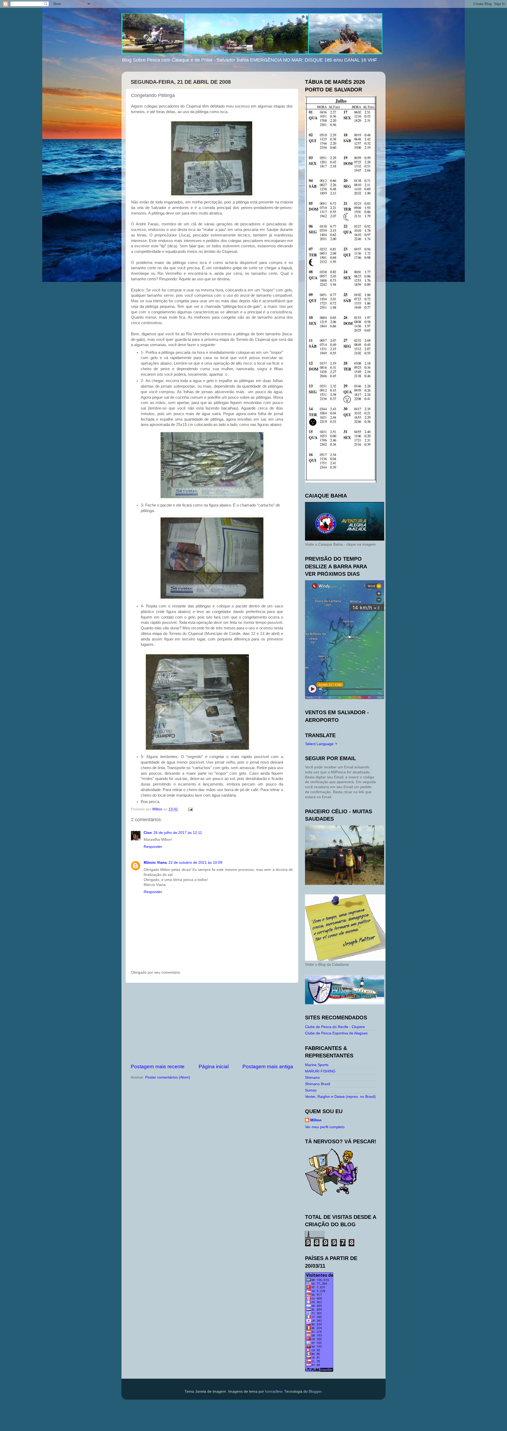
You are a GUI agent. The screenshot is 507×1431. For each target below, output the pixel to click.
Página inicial (214, 1066)
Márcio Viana (155, 863)
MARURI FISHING (320, 1071)
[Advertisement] (212, 1023)
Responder (153, 847)
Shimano (312, 1078)
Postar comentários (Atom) (167, 1077)
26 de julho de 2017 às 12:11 (177, 833)
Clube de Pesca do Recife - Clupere (335, 1027)
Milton (316, 1120)
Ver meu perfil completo (325, 1127)
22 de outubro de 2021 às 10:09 (195, 863)
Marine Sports (316, 1065)
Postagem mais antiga (267, 1066)
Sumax (311, 1090)
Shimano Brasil (317, 1084)
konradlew (273, 1391)
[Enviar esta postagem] (190, 809)
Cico (148, 833)
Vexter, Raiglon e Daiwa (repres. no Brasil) (340, 1097)
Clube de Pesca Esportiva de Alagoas (336, 1033)
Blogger (315, 1391)
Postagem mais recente (158, 1066)
